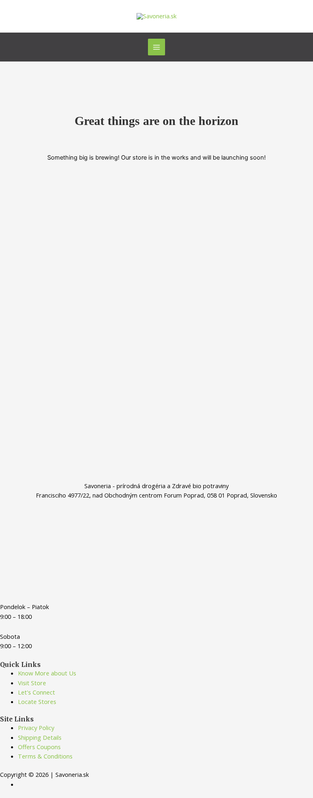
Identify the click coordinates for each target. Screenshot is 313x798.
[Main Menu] (156, 47)
